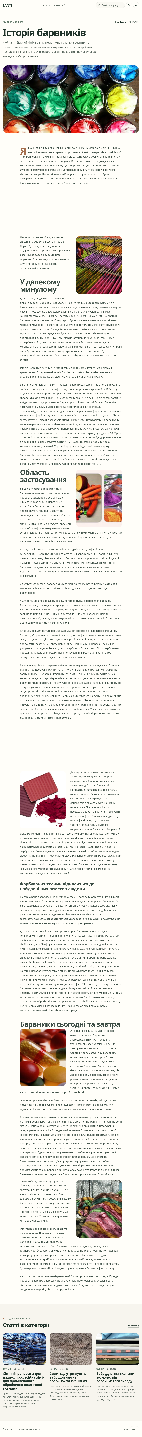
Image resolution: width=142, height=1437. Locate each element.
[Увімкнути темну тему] (129, 5)
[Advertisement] (71, 210)
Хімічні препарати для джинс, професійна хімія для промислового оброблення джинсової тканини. (24, 1381)
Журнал (19, 22)
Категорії (59, 5)
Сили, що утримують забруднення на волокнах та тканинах (68, 1377)
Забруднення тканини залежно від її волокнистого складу (115, 1377)
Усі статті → (133, 1325)
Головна (45, 5)
